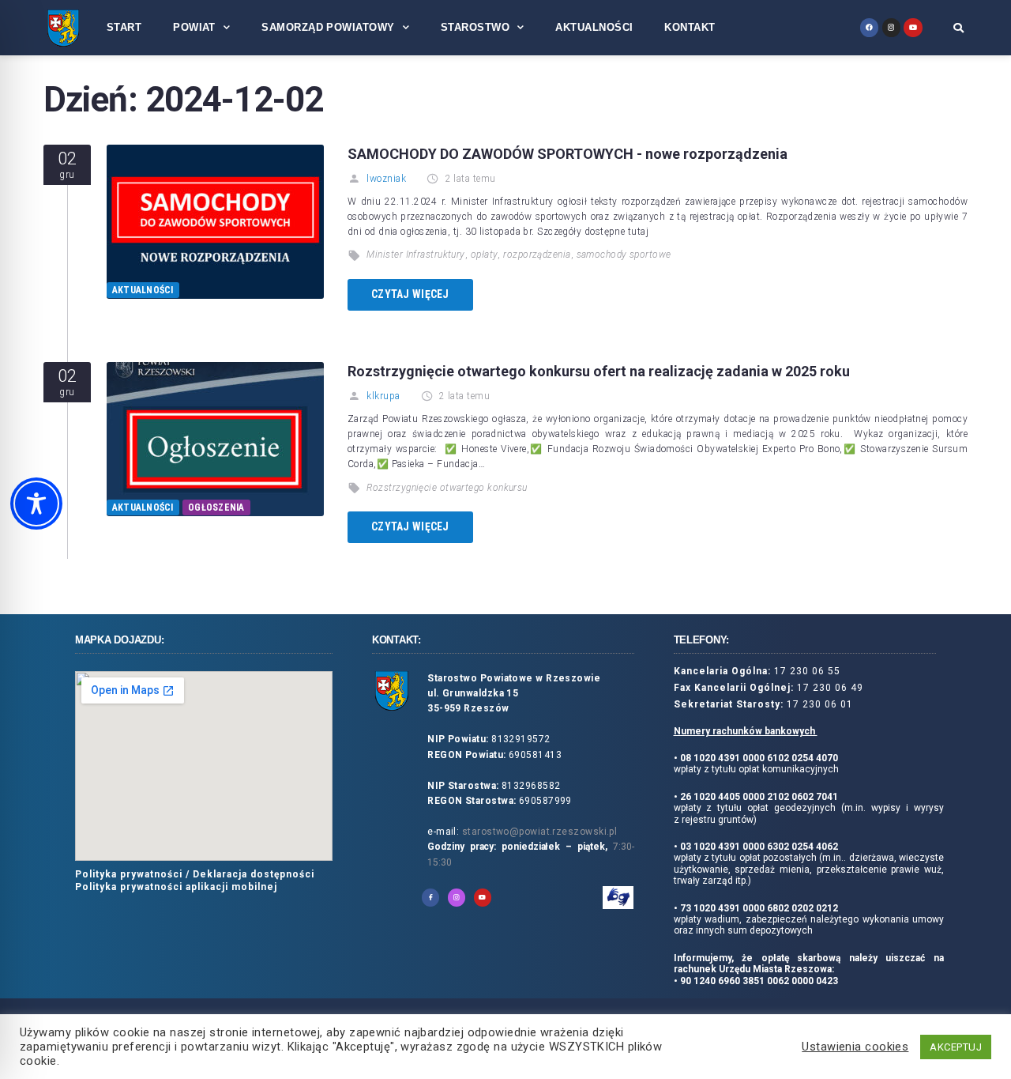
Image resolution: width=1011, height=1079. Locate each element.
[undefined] (869, 27)
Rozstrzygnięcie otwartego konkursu (446, 487)
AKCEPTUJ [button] (956, 1047)
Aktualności (594, 27)
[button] (958, 27)
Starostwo (475, 27)
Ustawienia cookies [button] (855, 1046)
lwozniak (386, 178)
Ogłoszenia (216, 507)
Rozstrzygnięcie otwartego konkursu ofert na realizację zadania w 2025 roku (599, 371)
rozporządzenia (536, 254)
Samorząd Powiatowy (327, 27)
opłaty (484, 254)
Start (124, 27)
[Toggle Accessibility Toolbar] (36, 503)
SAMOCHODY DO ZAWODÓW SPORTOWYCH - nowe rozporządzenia (567, 153)
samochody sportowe (624, 254)
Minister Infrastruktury (415, 254)
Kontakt (689, 27)
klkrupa (383, 396)
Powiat (194, 27)
